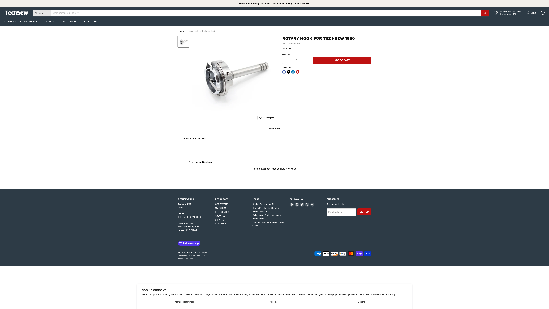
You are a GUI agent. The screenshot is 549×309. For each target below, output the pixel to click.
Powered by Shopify (186, 258)
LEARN (61, 22)
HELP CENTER (222, 212)
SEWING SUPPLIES (29, 22)
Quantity (286, 54)
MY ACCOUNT (221, 208)
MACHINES (9, 22)
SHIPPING (220, 220)
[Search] (485, 13)
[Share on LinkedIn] (293, 72)
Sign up (364, 211)
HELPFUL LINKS (91, 22)
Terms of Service (185, 252)
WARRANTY (220, 224)
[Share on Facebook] (284, 72)
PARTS (48, 22)
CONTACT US (221, 204)
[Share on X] (288, 72)
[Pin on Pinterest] (297, 72)
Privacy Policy (388, 294)
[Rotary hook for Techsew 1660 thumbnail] (183, 41)
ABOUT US (220, 216)
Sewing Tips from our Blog (264, 204)
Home (181, 31)
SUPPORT (74, 22)
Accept (273, 302)
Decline (361, 302)
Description (274, 128)
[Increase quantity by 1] (307, 60)
